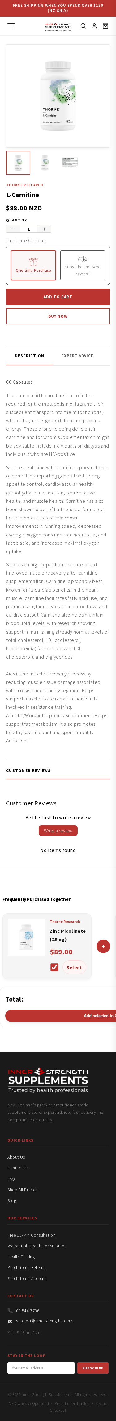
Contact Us (18, 1168)
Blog (11, 1200)
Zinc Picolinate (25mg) (68, 935)
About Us (16, 1157)
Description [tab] (29, 355)
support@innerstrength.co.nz (44, 1321)
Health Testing (21, 1256)
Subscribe (93, 1368)
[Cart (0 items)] (105, 25)
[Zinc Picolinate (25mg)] (26, 954)
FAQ (11, 1179)
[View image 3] (71, 163)
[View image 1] (18, 163)
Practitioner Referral (26, 1267)
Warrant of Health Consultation (37, 1246)
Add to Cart (58, 296)
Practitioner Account (27, 1278)
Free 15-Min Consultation (31, 1235)
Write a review (58, 831)
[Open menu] (11, 26)
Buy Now (58, 316)
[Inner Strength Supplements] (58, 25)
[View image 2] (45, 163)
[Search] (83, 25)
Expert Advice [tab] (77, 355)
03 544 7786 (28, 1310)
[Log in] (94, 25)
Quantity (16, 220)
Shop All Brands (22, 1189)
